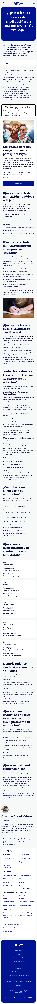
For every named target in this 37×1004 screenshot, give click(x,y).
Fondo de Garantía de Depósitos (23, 111)
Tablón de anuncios (18, 972)
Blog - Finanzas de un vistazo (12, 924)
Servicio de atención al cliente (19, 975)
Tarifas (18, 968)
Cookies (18, 954)
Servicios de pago (18, 965)
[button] (3, 3)
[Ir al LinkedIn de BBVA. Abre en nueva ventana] (20, 992)
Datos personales (18, 958)
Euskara (18, 985)
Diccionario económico (10, 928)
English (22, 981)
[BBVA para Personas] (18, 3)
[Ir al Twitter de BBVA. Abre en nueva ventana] (16, 992)
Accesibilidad (7, 931)
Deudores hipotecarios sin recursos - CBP (16, 935)
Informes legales (18, 961)
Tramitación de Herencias (11, 921)
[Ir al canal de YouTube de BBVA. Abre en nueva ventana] (25, 992)
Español (8, 981)
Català (15, 981)
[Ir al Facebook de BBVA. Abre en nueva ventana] (11, 992)
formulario (6, 917)
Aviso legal (18, 950)
